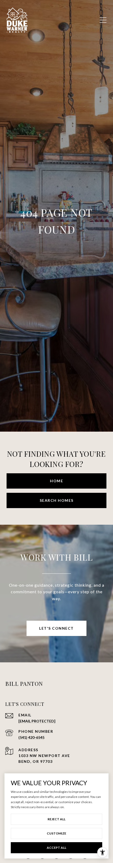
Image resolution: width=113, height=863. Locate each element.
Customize (56, 833)
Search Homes (57, 500)
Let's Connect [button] (56, 628)
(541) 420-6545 (31, 737)
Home (56, 481)
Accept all (56, 848)
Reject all (56, 819)
